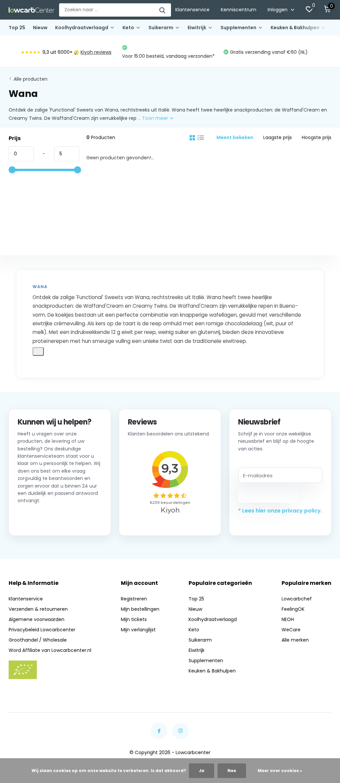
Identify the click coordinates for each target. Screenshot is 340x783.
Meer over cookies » (280, 770)
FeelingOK (293, 609)
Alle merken (295, 640)
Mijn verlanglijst (138, 629)
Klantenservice (192, 9)
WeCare (291, 629)
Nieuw (40, 27)
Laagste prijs (277, 137)
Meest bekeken (234, 137)
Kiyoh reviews (84, 52)
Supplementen (238, 27)
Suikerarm (160, 27)
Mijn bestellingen (140, 609)
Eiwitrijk (197, 27)
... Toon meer (153, 118)
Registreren (134, 598)
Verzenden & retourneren (38, 609)
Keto (128, 27)
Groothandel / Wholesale (38, 640)
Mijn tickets (134, 619)
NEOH (288, 619)
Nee (231, 770)
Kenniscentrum (238, 9)
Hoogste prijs (316, 137)
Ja (201, 770)
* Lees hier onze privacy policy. (280, 510)
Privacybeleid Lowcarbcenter (42, 629)
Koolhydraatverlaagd (81, 27)
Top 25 (17, 27)
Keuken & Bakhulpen (295, 27)
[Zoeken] (162, 10)
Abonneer (268, 494)
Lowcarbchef (297, 598)
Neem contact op (47, 518)
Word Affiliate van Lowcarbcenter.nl (50, 650)
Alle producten (30, 79)
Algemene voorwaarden (36, 619)
